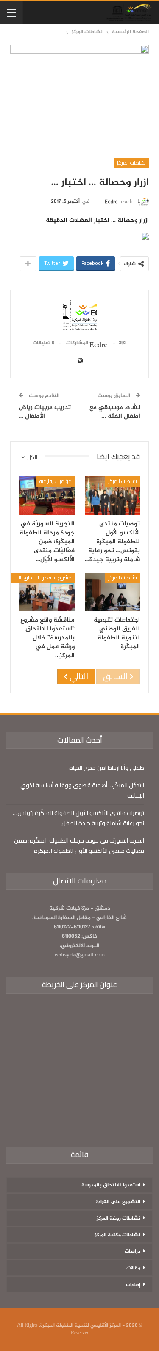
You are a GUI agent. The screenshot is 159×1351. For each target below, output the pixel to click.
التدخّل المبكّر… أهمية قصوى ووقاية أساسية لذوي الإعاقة (82, 790)
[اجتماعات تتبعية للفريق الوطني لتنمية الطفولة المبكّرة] (112, 592)
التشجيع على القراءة (118, 1202)
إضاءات (133, 1284)
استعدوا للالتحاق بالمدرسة (110, 1185)
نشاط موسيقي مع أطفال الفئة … (114, 412)
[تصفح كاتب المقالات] (79, 316)
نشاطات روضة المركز (118, 1218)
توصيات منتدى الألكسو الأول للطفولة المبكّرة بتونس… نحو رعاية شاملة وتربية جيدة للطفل (78, 818)
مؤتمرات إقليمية (55, 481)
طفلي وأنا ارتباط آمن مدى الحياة (106, 767)
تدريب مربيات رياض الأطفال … (45, 412)
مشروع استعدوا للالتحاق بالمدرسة (41, 577)
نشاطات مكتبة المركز (117, 1235)
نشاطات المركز (131, 162)
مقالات (133, 1268)
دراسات (132, 1251)
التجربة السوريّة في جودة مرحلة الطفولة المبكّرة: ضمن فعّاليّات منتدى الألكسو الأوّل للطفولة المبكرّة (79, 845)
